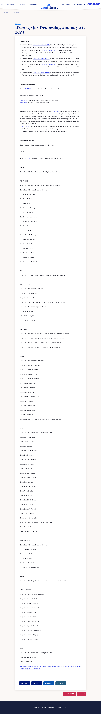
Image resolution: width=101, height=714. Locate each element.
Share (49, 683)
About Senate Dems (8, 4)
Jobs (35, 707)
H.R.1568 (28, 89)
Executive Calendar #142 (49, 64)
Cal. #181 (27, 158)
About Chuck (65, 4)
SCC (66, 707)
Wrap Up (16, 13)
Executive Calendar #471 (41, 45)
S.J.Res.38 (55, 111)
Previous (70, 693)
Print (26, 683)
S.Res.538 (23, 100)
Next (81, 693)
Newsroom (33, 4)
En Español (78, 4)
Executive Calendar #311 (49, 50)
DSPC (59, 707)
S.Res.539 (23, 102)
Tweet (61, 683)
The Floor (22, 4)
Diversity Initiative (47, 707)
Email (38, 683)
